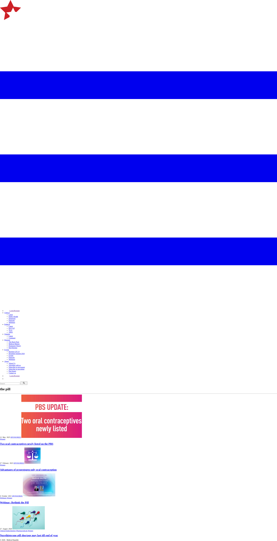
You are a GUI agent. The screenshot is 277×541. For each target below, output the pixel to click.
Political (7, 324)
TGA (10, 330)
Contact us (12, 373)
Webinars (12, 322)
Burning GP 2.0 (14, 352)
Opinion (7, 334)
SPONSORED (15, 437)
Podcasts (12, 320)
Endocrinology (11, 531)
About (6, 361)
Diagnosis (12, 318)
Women (2, 439)
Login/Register (15, 311)
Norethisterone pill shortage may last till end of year (29, 535)
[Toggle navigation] (2, 29)
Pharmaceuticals (22, 531)
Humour (7, 340)
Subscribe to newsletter (16, 369)
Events (6, 350)
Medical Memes (14, 344)
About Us (12, 363)
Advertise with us (15, 365)
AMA (11, 332)
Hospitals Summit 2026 (17, 354)
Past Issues (12, 371)
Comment (12, 338)
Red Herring (13, 348)
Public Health (13, 317)
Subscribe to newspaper (17, 367)
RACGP (12, 328)
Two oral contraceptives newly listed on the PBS (26, 443)
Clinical (7, 313)
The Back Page (14, 342)
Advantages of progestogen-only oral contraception (28, 469)
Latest (11, 315)
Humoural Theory (15, 346)
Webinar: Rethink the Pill (14, 502)
